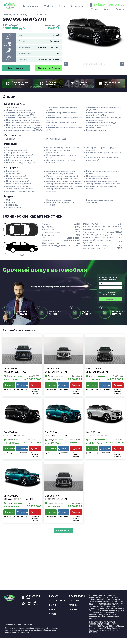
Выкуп (62, 6)
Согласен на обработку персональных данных (109, 293)
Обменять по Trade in (48, 68)
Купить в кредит (16, 68)
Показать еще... (63, 530)
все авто (53, 596)
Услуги (107, 9)
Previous (66, 64)
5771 (47, 15)
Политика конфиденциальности (18, 625)
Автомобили (19, 15)
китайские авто (77, 596)
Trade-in (73, 605)
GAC (30, 15)
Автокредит (77, 6)
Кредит (53, 610)
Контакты (120, 9)
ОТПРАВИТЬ (110, 299)
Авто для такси (57, 601)
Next (122, 64)
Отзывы (94, 9)
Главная (6, 15)
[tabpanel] (94, 32)
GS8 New (38, 15)
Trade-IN (48, 6)
